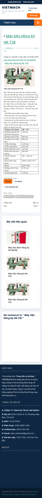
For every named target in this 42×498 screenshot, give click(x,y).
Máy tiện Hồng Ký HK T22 (18, 300)
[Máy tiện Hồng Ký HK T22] (18, 289)
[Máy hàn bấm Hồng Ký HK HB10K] (18, 237)
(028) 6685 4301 (14, 2)
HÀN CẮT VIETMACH (29, 494)
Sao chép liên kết (11, 187)
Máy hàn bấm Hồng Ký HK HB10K (18, 248)
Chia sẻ (8, 181)
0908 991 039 (28, 2)
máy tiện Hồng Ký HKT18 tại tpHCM (20, 60)
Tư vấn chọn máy (32, 9)
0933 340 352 (23, 429)
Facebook (18, 181)
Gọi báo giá (33, 15)
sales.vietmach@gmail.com (22, 433)
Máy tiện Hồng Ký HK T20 (16, 63)
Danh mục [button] (10, 22)
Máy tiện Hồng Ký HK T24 (18, 274)
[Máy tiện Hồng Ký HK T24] (18, 263)
